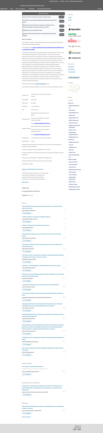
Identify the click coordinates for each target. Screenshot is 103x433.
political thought (73, 162)
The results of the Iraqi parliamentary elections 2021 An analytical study (40, 21)
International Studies (74, 189)
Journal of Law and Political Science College (32, 5)
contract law (72, 152)
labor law (71, 149)
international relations (75, 169)
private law (71, 139)
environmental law (73, 112)
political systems (73, 164)
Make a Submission (74, 77)
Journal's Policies (53, 1)
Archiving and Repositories (44, 8)
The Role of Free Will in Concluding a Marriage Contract (36, 216)
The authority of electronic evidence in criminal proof (37, 17)
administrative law (73, 117)
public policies (72, 167)
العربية (69, 17)
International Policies (74, 186)
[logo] (74, 48)
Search (100, 8)
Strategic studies (73, 184)
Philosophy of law (73, 122)
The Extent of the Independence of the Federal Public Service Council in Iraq (41, 265)
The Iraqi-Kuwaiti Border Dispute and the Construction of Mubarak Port (40, 284)
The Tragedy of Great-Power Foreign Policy (34, 367)
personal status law (74, 142)
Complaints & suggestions (76, 1)
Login (67, 1)
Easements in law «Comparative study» (32, 30)
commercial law (73, 147)
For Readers (71, 66)
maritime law (72, 110)
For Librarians (71, 72)
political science (72, 159)
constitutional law (73, 120)
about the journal (40, 83)
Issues (11, 8)
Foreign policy (72, 181)
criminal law (72, 115)
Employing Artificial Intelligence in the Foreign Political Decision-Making (39, 34)
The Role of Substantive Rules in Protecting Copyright (35, 225)
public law (70, 103)
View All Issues (25, 416)
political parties (73, 174)
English (70, 20)
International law (73, 137)
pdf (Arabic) (28, 213)
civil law (71, 144)
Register (62, 1)
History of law (72, 130)
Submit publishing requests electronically (32, 169)
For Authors (71, 69)
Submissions (32, 8)
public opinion (72, 172)
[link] (74, 36)
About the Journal (20, 8)
